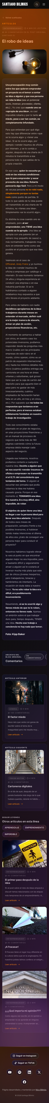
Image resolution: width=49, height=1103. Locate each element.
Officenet (10, 264)
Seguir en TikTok (26, 1063)
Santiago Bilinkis (15, 4)
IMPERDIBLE (11, 834)
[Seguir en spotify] (19, 1072)
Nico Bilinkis (41, 1090)
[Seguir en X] (39, 1072)
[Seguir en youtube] (10, 1072)
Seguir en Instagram (26, 1055)
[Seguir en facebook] (24, 1082)
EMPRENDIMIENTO (34, 827)
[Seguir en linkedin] (29, 1072)
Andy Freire (22, 264)
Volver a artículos (13, 17)
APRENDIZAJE (12, 827)
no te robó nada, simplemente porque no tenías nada (24, 193)
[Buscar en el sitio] (37, 4)
